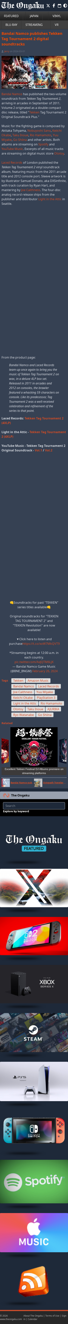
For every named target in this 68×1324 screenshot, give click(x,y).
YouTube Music (12, 149)
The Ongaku (20, 795)
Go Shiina (20, 140)
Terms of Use (52, 1315)
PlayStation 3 (46, 698)
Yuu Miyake (44, 692)
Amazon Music (38, 680)
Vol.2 (48, 450)
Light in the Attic (50, 199)
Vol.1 (38, 450)
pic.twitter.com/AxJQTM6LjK (34, 662)
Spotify (43, 144)
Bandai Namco (12, 94)
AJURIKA (53, 709)
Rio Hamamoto (40, 135)
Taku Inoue (20, 135)
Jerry (6, 51)
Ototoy (59, 153)
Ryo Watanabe (23, 715)
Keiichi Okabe (23, 698)
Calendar (32, 1319)
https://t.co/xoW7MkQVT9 (41, 644)
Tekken (34, 112)
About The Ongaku (33, 1315)
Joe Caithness (30, 190)
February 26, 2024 (45, 671)
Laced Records (12, 162)
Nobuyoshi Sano (39, 130)
